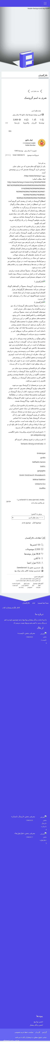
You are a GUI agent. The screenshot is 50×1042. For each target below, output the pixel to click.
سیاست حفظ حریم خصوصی (24, 1032)
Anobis (42, 500)
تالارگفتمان (42, 75)
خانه (33, 603)
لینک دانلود (24, 115)
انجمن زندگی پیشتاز (36, 1025)
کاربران (37, 1032)
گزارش (44, 1032)
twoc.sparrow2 (34, 500)
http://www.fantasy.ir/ (33, 176)
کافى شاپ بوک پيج (21, 571)
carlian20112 (23, 500)
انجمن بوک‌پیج (38, 1022)
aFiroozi (6, 1040)
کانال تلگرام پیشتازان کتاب (11, 607)
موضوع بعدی (26, 522)
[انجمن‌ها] (44, 91)
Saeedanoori (22, 567)
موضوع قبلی (37, 522)
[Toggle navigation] (45, 3)
